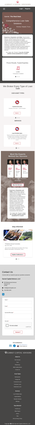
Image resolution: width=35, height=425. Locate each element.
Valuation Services (17, 398)
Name (6, 299)
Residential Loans (17, 386)
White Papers (17, 411)
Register (27, 8)
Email (6, 306)
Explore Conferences (17, 254)
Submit (17, 332)
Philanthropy (17, 364)
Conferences (17, 408)
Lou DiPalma (18, 168)
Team (17, 362)
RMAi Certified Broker (17, 367)
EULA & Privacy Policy (17, 418)
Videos (17, 413)
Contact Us (17, 369)
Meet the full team (17, 185)
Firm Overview (17, 359)
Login (21, 8)
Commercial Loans (17, 381)
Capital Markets (17, 396)
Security (6, 321)
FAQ (17, 416)
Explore (16, 113)
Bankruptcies (17, 376)
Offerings (17, 401)
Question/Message (9, 312)
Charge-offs (17, 379)
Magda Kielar (10, 168)
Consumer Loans (17, 384)
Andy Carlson (25, 168)
